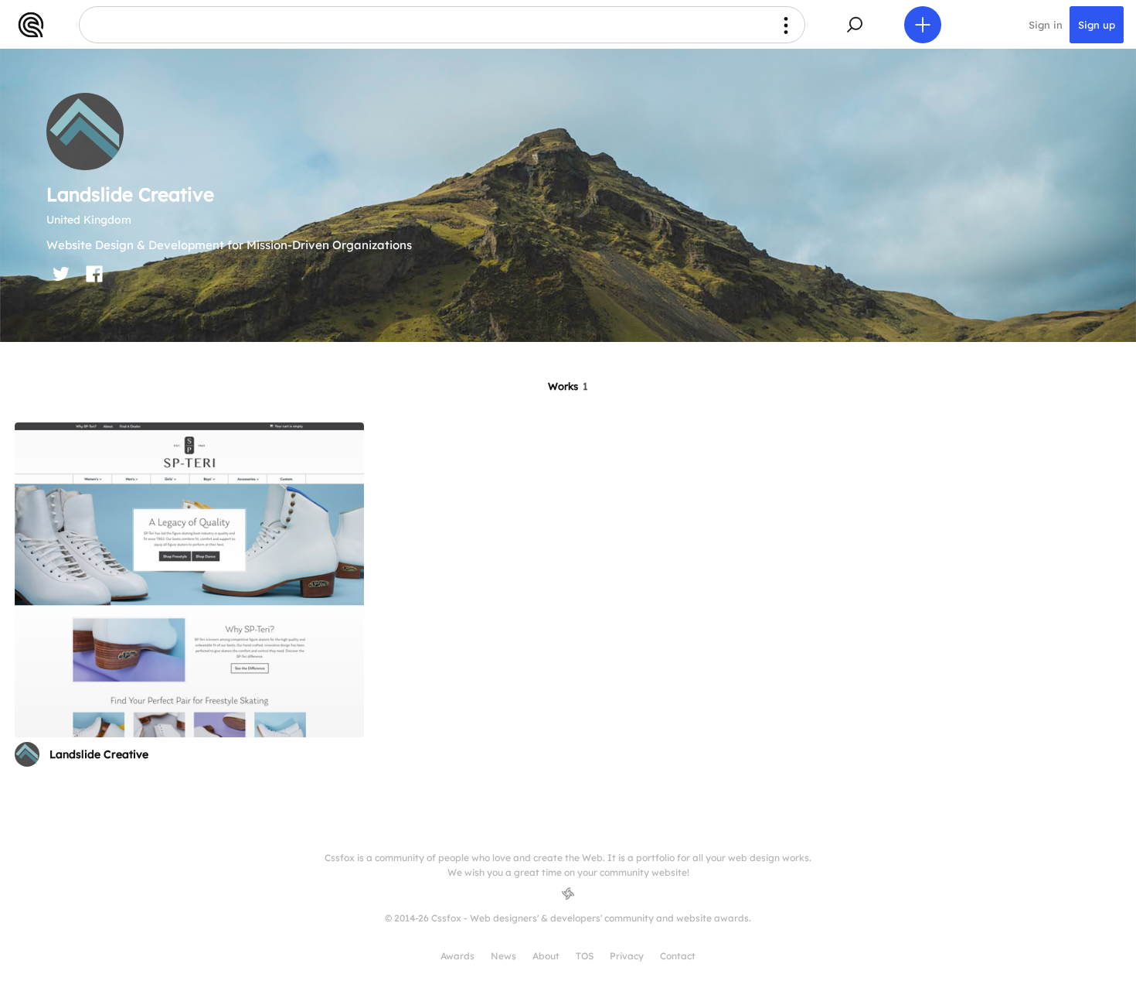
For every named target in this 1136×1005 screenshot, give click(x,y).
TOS (585, 956)
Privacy (627, 956)
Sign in (1046, 25)
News (503, 956)
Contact (678, 956)
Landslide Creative (98, 754)
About (545, 956)
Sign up (1096, 25)
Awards (457, 956)
